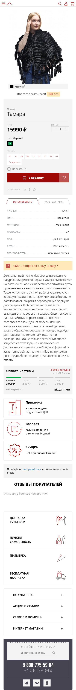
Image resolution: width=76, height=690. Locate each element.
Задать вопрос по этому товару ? (35, 266)
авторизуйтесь (32, 469)
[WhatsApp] (34, 189)
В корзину (36, 178)
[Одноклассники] (30, 189)
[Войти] (66, 3)
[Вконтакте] (25, 189)
